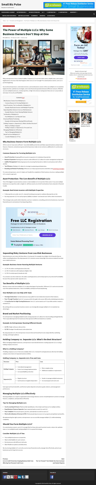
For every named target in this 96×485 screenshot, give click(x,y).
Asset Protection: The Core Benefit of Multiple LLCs (17, 105)
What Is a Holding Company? (12, 125)
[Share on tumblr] (23, 477)
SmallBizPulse (7, 37)
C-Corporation (51, 12)
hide (23, 97)
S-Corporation (62, 12)
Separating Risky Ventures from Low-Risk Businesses (17, 110)
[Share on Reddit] (12, 477)
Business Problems (34, 12)
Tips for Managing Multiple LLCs (13, 132)
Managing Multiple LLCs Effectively (13, 130)
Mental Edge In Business (9, 15)
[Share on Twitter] (8, 477)
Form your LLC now (81, 78)
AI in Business (51, 15)
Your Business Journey (8, 12)
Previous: (18, 461)
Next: (50, 461)
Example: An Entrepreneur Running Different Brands (18, 121)
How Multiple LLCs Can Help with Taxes (15, 116)
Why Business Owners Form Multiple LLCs (14, 100)
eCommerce (34, 15)
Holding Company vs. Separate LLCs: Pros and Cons (18, 127)
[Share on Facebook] (4, 477)
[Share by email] (27, 477)
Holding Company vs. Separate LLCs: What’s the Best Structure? (20, 123)
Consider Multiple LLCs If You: (13, 136)
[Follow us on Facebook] (51, 477)
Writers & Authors (23, 15)
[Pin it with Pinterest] (15, 477)
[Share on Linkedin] (19, 477)
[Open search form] (94, 14)
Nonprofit (73, 12)
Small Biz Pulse (11, 4)
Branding (42, 15)
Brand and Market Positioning (11, 119)
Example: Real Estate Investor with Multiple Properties (19, 107)
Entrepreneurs (21, 12)
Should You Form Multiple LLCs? (12, 134)
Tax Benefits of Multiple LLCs (11, 114)
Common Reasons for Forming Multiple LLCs (16, 103)
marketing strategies (58, 168)
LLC (43, 12)
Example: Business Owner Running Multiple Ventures (18, 112)
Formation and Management (8, 26)
